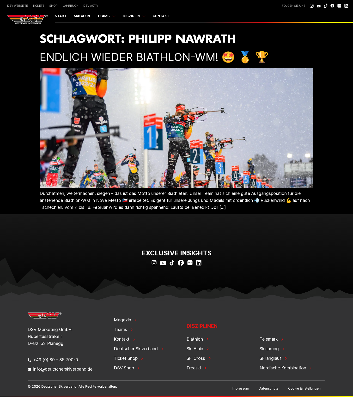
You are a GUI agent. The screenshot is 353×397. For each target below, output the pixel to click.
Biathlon (195, 339)
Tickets (38, 5)
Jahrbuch (70, 5)
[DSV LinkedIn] (346, 5)
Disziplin (131, 16)
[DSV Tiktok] (326, 5)
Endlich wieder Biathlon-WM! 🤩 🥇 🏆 (154, 57)
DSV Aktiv (90, 5)
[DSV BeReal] (339, 5)
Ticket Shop (126, 358)
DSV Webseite (17, 5)
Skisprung (269, 348)
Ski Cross (196, 358)
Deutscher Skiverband (136, 348)
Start (61, 16)
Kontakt (161, 16)
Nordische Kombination (283, 367)
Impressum (240, 388)
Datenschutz (269, 388)
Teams (103, 16)
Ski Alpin (195, 348)
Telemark (269, 339)
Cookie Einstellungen (304, 388)
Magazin (82, 16)
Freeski (194, 367)
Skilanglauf (270, 358)
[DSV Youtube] (319, 5)
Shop (53, 5)
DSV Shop (124, 367)
